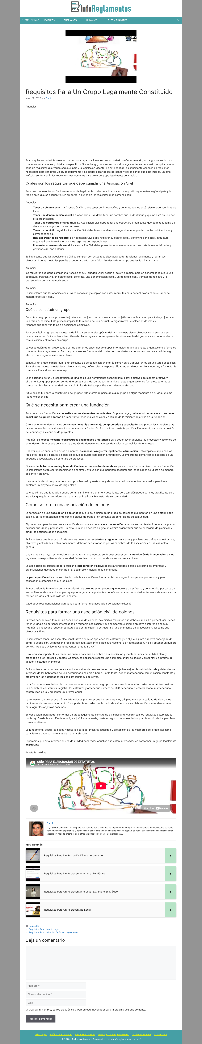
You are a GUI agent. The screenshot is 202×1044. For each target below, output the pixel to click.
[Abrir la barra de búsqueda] (178, 20)
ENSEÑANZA (70, 20)
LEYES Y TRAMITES (116, 20)
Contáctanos (160, 1034)
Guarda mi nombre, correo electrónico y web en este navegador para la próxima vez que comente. (87, 1009)
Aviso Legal (41, 1034)
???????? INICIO (30, 20)
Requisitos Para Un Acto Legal (44, 929)
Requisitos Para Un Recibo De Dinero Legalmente (53, 932)
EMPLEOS (49, 20)
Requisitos (34, 926)
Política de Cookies (85, 1034)
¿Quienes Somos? (141, 1034)
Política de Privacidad (61, 1034)
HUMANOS (91, 20)
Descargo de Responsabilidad (113, 1034)
